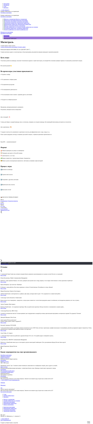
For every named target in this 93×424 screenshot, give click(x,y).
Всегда (2, 203)
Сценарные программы (9, 409)
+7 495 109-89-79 (5, 380)
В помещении (4, 201)
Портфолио (6, 5)
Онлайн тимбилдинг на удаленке (11, 400)
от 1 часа (3, 206)
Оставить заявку (22, 47)
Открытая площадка (13, 201)
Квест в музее (4, 367)
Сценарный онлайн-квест (7, 372)
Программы (6, 3)
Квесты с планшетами (8, 399)
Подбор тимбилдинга (8, 395)
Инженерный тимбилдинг (10, 403)
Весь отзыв (3, 275)
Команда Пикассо (5, 357)
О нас (4, 6)
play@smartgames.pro (14, 380)
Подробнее (3, 360)
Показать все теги (5, 210)
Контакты (5, 7)
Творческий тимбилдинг (9, 411)
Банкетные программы (9, 402)
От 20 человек (4, 208)
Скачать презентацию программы (9, 47)
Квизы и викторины (8, 404)
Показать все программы (7, 32)
